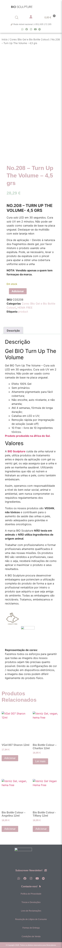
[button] (53, 6)
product (23, 311)
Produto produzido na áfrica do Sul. (27, 435)
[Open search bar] (16, 17)
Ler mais (40, 761)
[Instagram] (31, 29)
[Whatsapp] (22, 29)
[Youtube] (35, 29)
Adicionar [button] (10, 758)
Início (5, 39)
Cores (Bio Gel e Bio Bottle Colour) (29, 39)
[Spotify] (39, 29)
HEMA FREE (25, 307)
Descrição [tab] (13, 330)
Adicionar (18, 291)
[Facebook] (26, 29)
